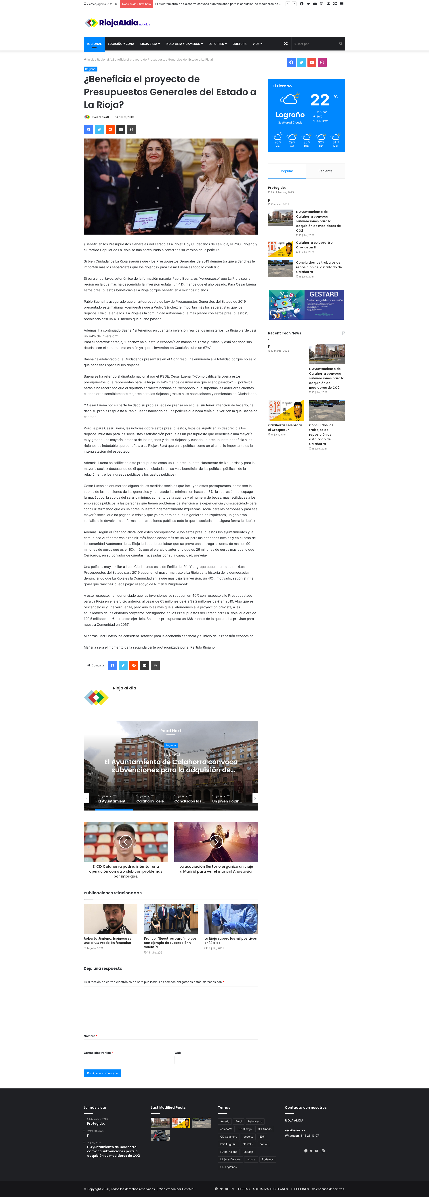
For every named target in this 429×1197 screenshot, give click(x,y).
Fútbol (263, 1144)
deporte (248, 1136)
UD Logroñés (228, 1167)
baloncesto (255, 1121)
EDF (262, 1136)
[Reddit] (110, 129)
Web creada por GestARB (176, 1189)
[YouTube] (317, 1151)
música (251, 1159)
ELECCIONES (300, 1189)
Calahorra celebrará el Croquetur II (179, 4)
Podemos (267, 1159)
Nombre (90, 1036)
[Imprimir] (131, 129)
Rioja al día (99, 117)
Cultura (239, 44)
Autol (239, 1121)
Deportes (216, 44)
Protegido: (277, 187)
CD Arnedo (264, 1129)
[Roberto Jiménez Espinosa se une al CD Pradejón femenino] (110, 919)
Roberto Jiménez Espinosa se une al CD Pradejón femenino (108, 940)
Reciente (325, 171)
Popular (287, 171)
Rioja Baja (148, 44)
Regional (94, 44)
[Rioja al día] (117, 22)
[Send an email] (107, 117)
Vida (256, 44)
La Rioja (249, 1151)
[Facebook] (88, 129)
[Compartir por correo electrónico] (120, 129)
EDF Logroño (228, 1144)
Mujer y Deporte (230, 1159)
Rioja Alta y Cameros (183, 44)
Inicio (90, 59)
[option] (171, 766)
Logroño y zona (121, 44)
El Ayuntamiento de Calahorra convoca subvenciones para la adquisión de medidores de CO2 (318, 221)
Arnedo (224, 1121)
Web (178, 1052)
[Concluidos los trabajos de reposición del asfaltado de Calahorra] (280, 268)
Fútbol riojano (228, 1151)
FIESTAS (248, 1144)
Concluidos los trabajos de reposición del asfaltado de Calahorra (319, 267)
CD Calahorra (228, 1136)
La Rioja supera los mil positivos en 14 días (230, 940)
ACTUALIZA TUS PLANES (270, 1189)
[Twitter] (99, 129)
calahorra (226, 1129)
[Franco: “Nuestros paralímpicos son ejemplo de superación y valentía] (171, 919)
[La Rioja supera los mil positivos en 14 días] (231, 919)
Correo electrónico (98, 1052)
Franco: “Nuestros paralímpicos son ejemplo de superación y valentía (170, 942)
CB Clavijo (245, 1129)
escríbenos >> (295, 1130)
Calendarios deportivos (328, 1189)
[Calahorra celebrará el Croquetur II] (280, 248)
